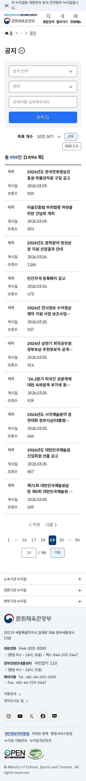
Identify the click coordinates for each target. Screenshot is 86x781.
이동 (57, 552)
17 (33, 540)
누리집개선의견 (40, 741)
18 (43, 540)
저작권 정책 (40, 734)
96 (77, 540)
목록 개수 (25, 136)
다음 (49, 524)
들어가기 (62, 22)
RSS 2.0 (71, 146)
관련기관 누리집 (15, 590)
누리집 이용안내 (16, 741)
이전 (36, 524)
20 (61, 540)
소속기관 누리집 (15, 579)
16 (24, 540)
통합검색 (48, 22)
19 (53, 541)
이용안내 (10, 694)
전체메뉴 (75, 22)
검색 (40, 117)
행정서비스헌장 (61, 734)
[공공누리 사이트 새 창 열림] (15, 754)
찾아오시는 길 (14, 701)
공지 (33, 33)
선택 (71, 136)
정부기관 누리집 (15, 601)
